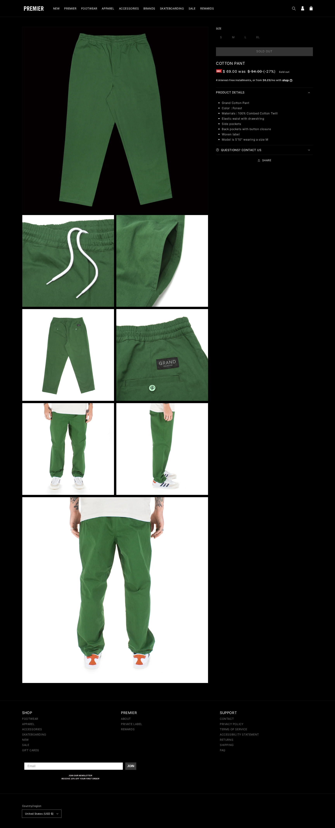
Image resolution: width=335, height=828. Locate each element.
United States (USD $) (39, 813)
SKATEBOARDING (34, 734)
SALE (25, 745)
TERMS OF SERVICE (233, 729)
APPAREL (28, 724)
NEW (25, 739)
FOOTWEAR (30, 718)
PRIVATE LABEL (131, 724)
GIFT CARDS (30, 750)
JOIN (130, 766)
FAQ (222, 750)
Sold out (264, 51)
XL (258, 37)
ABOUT (126, 718)
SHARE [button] (266, 160)
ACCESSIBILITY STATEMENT (239, 734)
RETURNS (226, 739)
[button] (294, 8)
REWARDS (128, 729)
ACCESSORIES (32, 729)
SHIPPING (227, 745)
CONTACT (227, 718)
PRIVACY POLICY (231, 724)
